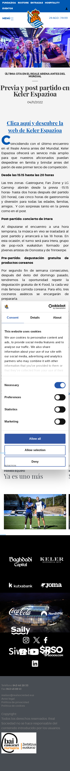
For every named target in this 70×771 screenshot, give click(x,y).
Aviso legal (8, 699)
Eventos (7, 8)
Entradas (37, 3)
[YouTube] (34, 651)
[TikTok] (23, 651)
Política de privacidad (15, 702)
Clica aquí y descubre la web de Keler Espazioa (35, 126)
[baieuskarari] (18, 742)
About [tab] (57, 317)
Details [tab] (35, 317)
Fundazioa (9, 3)
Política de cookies (13, 706)
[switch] (60, 397)
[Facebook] (45, 639)
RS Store (23, 3)
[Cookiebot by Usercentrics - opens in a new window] (49, 306)
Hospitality (52, 3)
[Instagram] (26, 639)
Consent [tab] (12, 317)
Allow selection (35, 450)
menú (6, 18)
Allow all (35, 438)
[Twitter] (36, 639)
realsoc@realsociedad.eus (17, 695)
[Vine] (47, 651)
